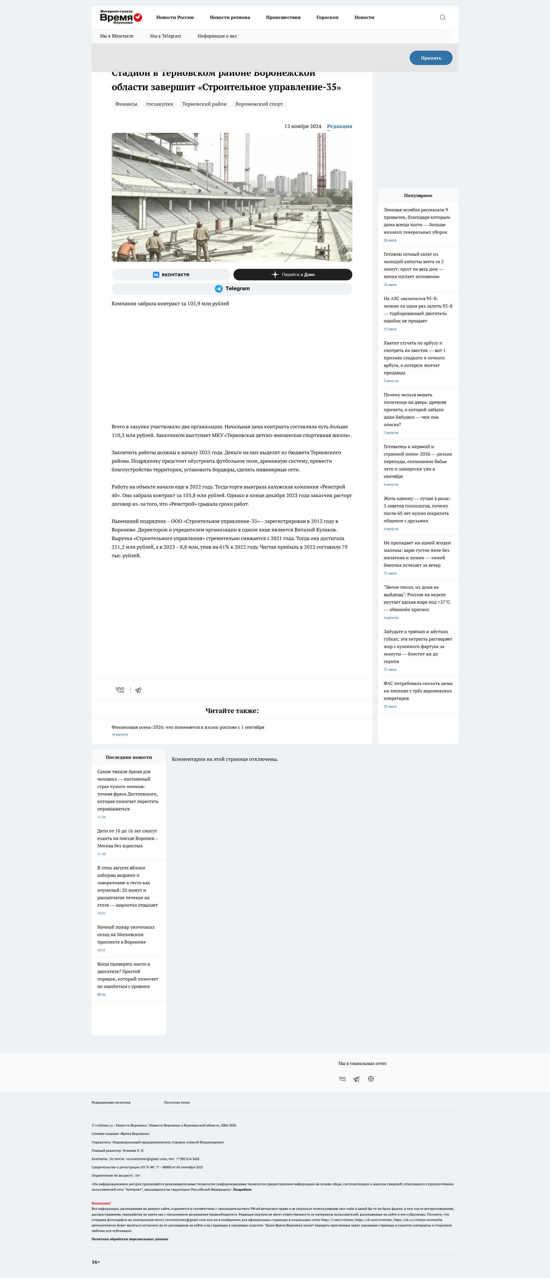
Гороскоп (328, 17)
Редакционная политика (111, 1102)
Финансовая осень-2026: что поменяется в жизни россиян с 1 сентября (188, 730)
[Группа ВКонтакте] (171, 274)
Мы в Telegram (165, 36)
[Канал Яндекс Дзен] (292, 274)
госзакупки (159, 104)
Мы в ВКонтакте (116, 36)
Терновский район (204, 104)
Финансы (126, 104)
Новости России (175, 17)
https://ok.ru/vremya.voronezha (418, 1220)
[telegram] (140, 690)
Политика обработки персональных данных (130, 1239)
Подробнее (242, 1189)
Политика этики (177, 1102)
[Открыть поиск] (442, 17)
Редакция (339, 126)
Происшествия (283, 17)
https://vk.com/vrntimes (373, 1220)
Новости (364, 17)
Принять (431, 58)
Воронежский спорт (259, 104)
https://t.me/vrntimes (337, 1220)
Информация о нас (217, 36)
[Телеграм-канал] (232, 289)
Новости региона (230, 17)
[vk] (120, 690)
